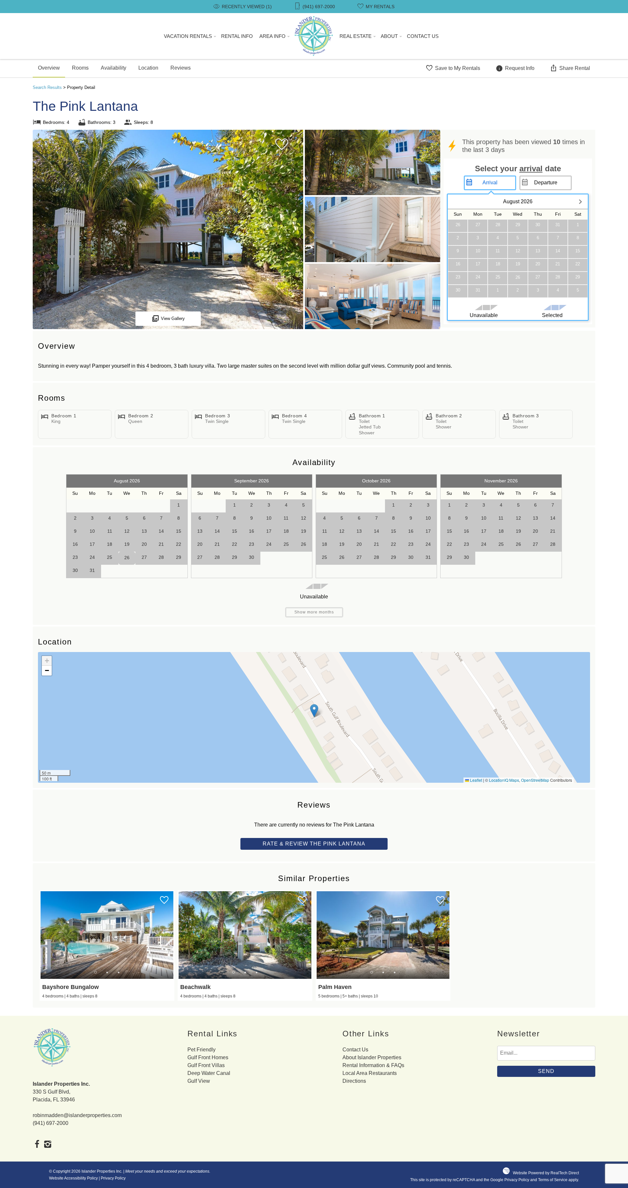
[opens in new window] (37, 1144)
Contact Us (423, 36)
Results (47, 87)
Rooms (80, 68)
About (389, 36)
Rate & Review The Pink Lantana (314, 843)
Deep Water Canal (208, 1073)
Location (148, 68)
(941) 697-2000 (50, 1123)
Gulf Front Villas (206, 1065)
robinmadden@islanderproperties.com (77, 1115)
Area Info (272, 36)
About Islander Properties (371, 1057)
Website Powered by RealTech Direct (546, 1173)
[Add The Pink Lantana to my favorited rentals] (282, 144)
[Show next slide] (171, 935)
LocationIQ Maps (504, 780)
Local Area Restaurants (369, 1073)
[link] (107, 945)
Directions (354, 1081)
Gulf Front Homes (207, 1057)
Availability (113, 68)
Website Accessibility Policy (73, 1178)
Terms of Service (552, 1180)
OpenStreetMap (535, 780)
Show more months (314, 612)
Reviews (180, 68)
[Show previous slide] (43, 935)
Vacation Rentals (188, 36)
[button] (314, 710)
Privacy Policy (113, 1178)
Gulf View (198, 1081)
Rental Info (237, 36)
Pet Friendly (201, 1049)
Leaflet (475, 780)
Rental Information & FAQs (373, 1065)
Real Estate (356, 36)
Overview (49, 68)
